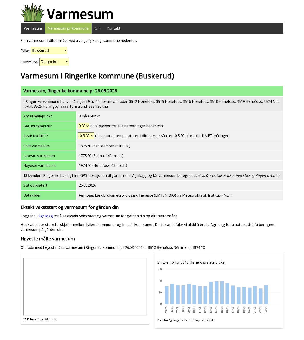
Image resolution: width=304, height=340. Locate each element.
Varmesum (33, 28)
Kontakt (113, 28)
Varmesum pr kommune (68, 28)
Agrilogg (45, 215)
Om (98, 28)
